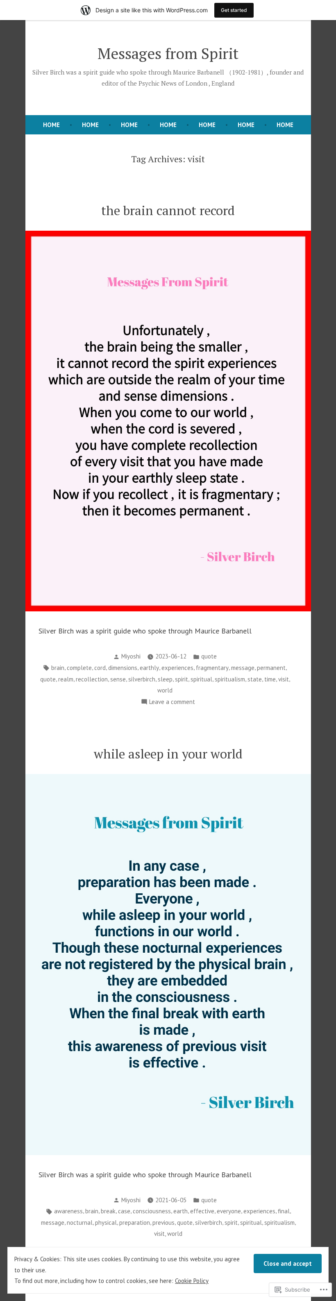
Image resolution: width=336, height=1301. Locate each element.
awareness (68, 1211)
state (254, 679)
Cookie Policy (192, 1281)
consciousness (152, 1211)
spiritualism (230, 679)
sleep (165, 679)
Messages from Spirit (168, 53)
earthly (149, 668)
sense (118, 679)
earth (180, 1211)
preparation (134, 1222)
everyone (229, 1211)
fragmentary (212, 668)
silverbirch (141, 679)
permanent (271, 668)
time (270, 679)
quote (209, 656)
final (284, 1211)
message (242, 668)
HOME (51, 125)
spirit (181, 679)
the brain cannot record (168, 210)
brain (57, 668)
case (124, 1211)
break (108, 1211)
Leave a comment (172, 702)
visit (283, 679)
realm (65, 679)
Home (90, 125)
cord (100, 668)
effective (202, 1211)
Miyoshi (131, 656)
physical (106, 1222)
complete (79, 668)
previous (163, 1222)
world (165, 690)
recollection (92, 679)
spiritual (201, 679)
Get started (234, 10)
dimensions (122, 668)
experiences (177, 668)
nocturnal (80, 1222)
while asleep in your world (168, 753)
